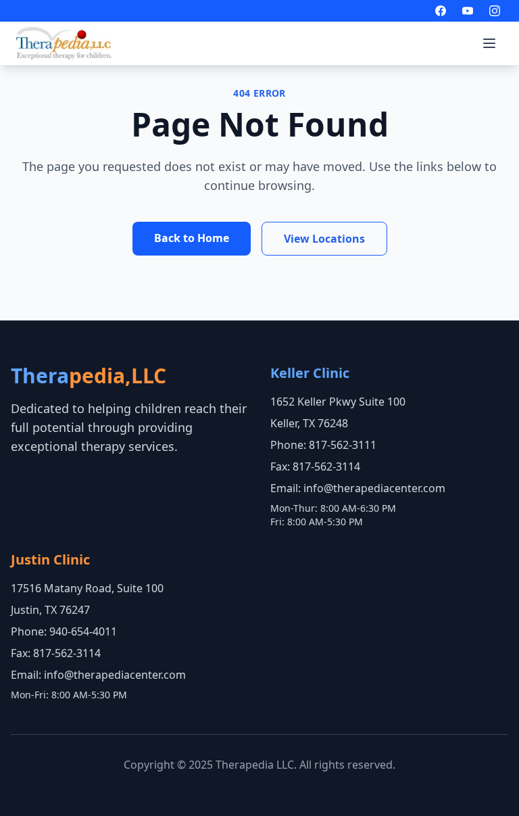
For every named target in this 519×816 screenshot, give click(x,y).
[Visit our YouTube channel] (468, 11)
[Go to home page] (64, 43)
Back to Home (191, 238)
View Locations (324, 238)
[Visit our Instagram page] (495, 11)
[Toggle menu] (489, 43)
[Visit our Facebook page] (440, 11)
